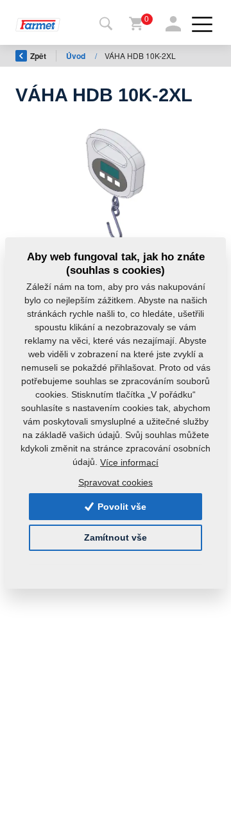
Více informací (129, 462)
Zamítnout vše (115, 537)
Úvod (76, 56)
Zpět (38, 56)
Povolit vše (120, 506)
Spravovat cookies (115, 482)
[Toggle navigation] (105, 24)
